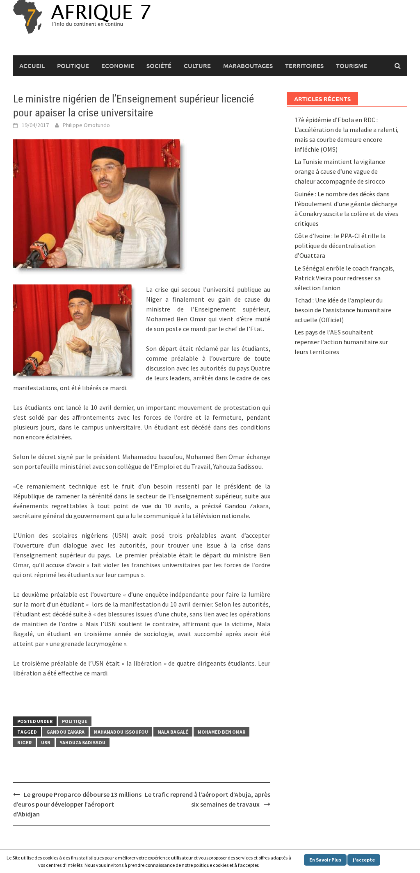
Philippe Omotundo (86, 125)
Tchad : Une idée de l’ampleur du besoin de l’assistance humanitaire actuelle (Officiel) (342, 310)
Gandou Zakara (65, 732)
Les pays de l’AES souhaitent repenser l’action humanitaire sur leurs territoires (341, 342)
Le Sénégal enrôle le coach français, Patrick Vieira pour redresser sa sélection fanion (344, 278)
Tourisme (351, 65)
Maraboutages (248, 65)
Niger (24, 742)
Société (158, 65)
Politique (73, 65)
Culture (197, 65)
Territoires (304, 65)
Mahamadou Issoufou (121, 732)
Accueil (32, 65)
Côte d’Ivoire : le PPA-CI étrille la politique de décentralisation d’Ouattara (340, 245)
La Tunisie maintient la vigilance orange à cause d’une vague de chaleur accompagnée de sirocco (339, 171)
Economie (117, 65)
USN (45, 742)
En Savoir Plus (325, 860)
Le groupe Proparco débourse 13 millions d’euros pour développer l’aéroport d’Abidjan (77, 804)
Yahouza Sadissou (82, 742)
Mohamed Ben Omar (221, 732)
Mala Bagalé (173, 732)
